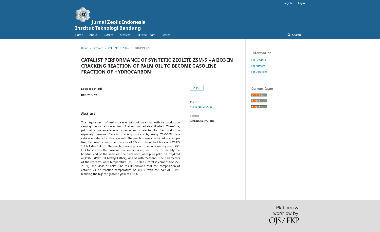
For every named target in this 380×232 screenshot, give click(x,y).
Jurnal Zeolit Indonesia (110, 25)
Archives (125, 35)
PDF (198, 88)
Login (301, 3)
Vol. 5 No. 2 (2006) (118, 48)
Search (166, 35)
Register (289, 3)
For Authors (258, 66)
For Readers (258, 60)
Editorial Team (146, 35)
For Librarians (259, 72)
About (93, 35)
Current (108, 35)
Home (79, 35)
